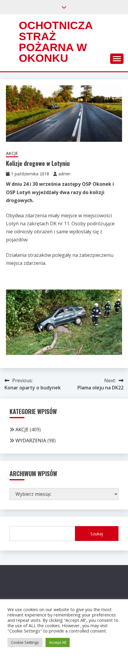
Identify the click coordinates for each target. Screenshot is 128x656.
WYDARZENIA (30, 440)
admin (64, 174)
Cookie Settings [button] (25, 642)
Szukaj (96, 534)
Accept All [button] (57, 642)
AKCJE (12, 153)
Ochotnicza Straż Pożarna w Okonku (56, 41)
